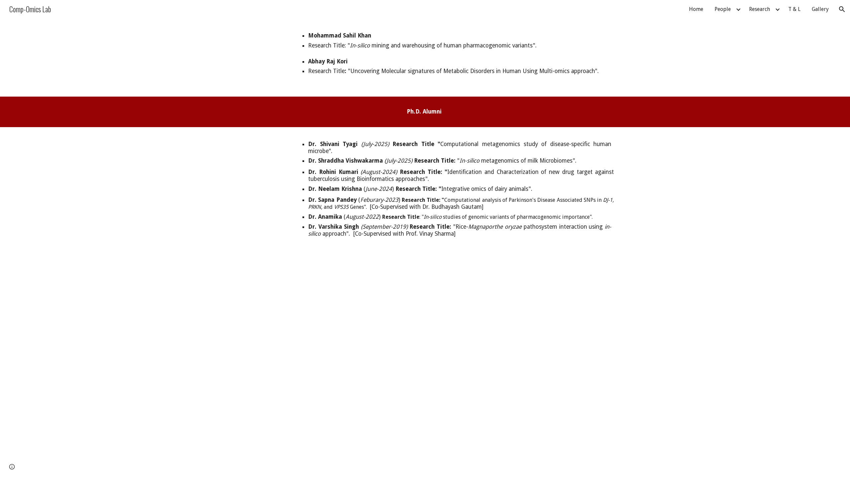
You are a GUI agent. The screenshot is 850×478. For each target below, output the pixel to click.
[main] (458, 53)
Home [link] (696, 9)
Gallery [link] (820, 9)
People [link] (723, 9)
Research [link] (759, 9)
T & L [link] (794, 9)
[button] (842, 9)
